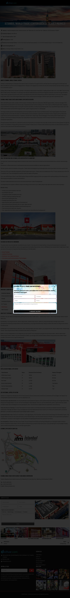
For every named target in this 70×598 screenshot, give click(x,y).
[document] (35, 299)
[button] (55, 287)
